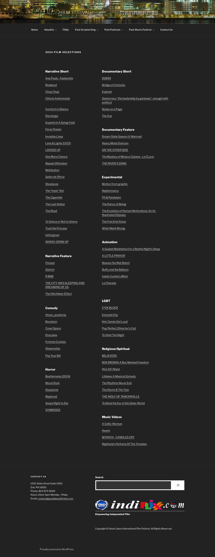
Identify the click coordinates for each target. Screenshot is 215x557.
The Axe (107, 115)
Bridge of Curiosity (113, 85)
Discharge (51, 115)
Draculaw (51, 335)
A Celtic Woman (112, 423)
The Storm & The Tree (115, 389)
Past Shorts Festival (140, 29)
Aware (106, 430)
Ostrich (49, 269)
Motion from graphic (115, 184)
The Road (51, 210)
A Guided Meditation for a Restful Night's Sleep (131, 249)
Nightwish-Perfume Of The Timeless (124, 444)
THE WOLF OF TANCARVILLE (120, 396)
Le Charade (109, 283)
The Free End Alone (114, 221)
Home (34, 29)
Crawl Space (53, 328)
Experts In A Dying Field (60, 122)
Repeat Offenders (56, 163)
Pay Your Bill (53, 355)
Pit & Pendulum (111, 197)
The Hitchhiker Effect (58, 293)
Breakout (51, 85)
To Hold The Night (113, 335)
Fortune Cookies (55, 341)
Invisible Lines (54, 136)
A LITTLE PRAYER (113, 255)
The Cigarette (53, 197)
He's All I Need (111, 369)
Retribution (52, 170)
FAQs (66, 29)
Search (99, 477)
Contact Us (166, 29)
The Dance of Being (114, 204)
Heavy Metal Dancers (115, 143)
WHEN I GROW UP (57, 241)
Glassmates (52, 348)
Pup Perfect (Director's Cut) (119, 328)
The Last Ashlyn (55, 204)
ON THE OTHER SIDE (115, 150)
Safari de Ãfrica (54, 176)
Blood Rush (52, 383)
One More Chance (56, 156)
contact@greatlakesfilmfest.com (55, 498)
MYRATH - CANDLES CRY (118, 437)
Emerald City (110, 315)
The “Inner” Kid (54, 190)
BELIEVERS (109, 355)
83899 (106, 78)
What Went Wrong (113, 228)
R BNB (49, 276)
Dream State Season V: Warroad (122, 136)
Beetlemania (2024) (57, 376)
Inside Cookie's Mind (115, 276)
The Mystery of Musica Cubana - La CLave (128, 156)
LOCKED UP (52, 150)
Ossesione (51, 389)
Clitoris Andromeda (57, 98)
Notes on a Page (112, 109)
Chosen (50, 262)
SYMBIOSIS (52, 409)
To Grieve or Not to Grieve (61, 221)
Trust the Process (56, 228)
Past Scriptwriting (85, 29)
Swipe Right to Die (56, 403)
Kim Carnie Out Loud (115, 321)
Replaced (51, 396)
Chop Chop (52, 91)
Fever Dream (53, 129)
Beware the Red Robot (116, 262)
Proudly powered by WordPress (57, 549)
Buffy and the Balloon (115, 269)
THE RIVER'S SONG (114, 163)
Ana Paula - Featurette (59, 78)
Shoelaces (51, 184)
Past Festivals (112, 29)
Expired (107, 91)
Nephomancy (110, 190)
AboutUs (49, 29)
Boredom (51, 321)
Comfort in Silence (56, 109)
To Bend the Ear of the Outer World (123, 403)
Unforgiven (52, 235)
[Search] (178, 485)
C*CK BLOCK (110, 307)
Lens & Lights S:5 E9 (58, 143)
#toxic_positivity (55, 315)
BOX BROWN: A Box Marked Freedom (125, 362)
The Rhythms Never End (117, 383)
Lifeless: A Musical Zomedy (119, 376)
